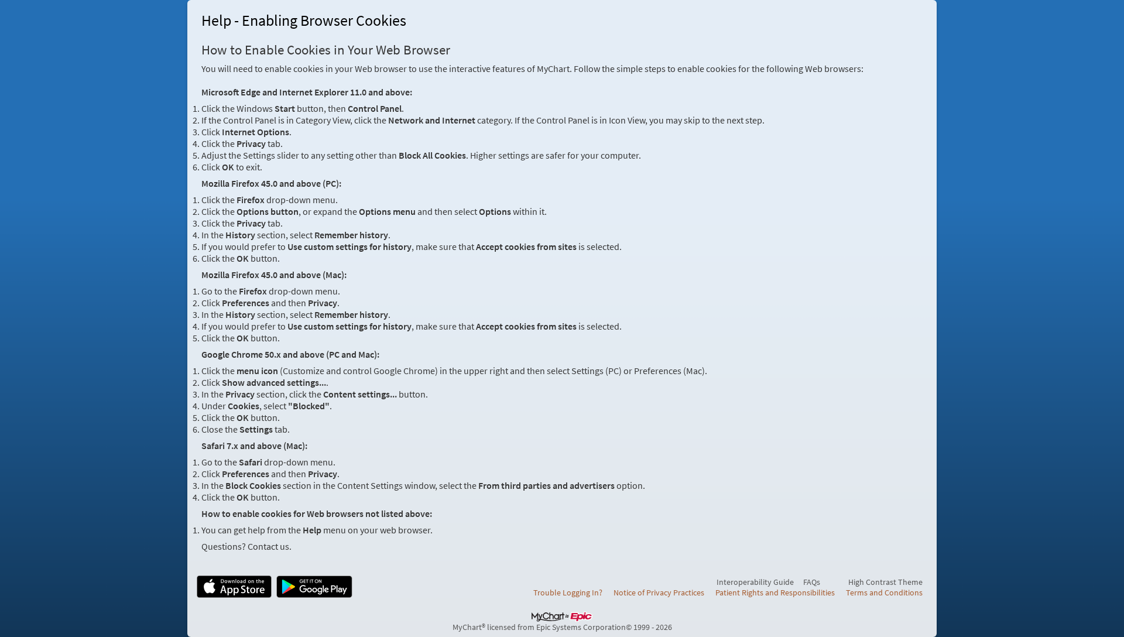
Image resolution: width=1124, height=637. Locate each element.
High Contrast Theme (885, 582)
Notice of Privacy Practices (659, 592)
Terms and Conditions (884, 592)
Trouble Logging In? (567, 592)
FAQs (811, 582)
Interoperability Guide (755, 582)
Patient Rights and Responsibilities (775, 592)
